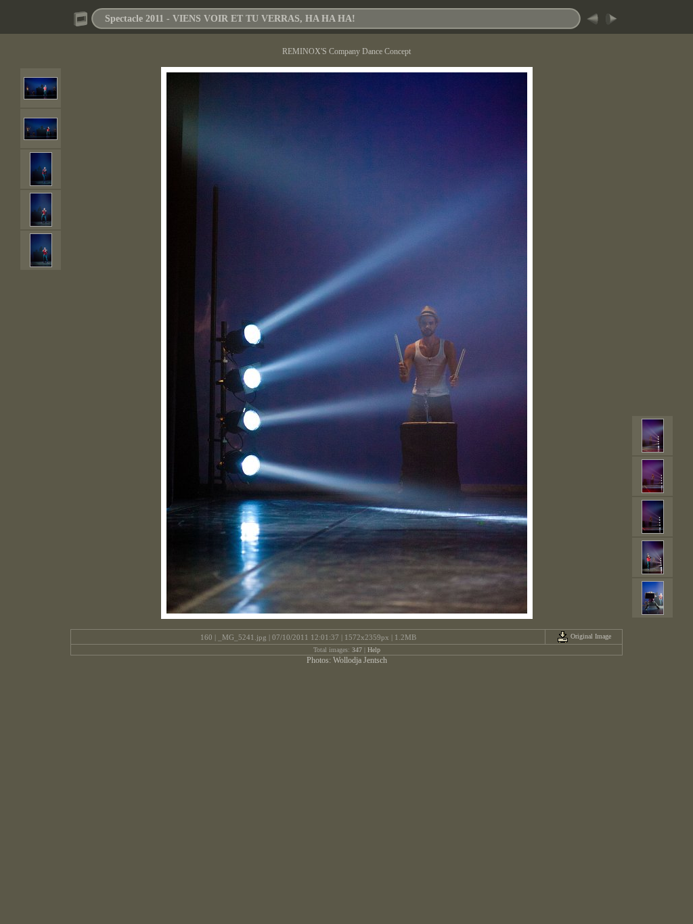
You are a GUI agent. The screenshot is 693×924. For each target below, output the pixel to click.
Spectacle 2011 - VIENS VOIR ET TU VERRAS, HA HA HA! (230, 18)
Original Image (589, 636)
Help (373, 649)
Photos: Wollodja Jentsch (347, 660)
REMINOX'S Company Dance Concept (346, 51)
